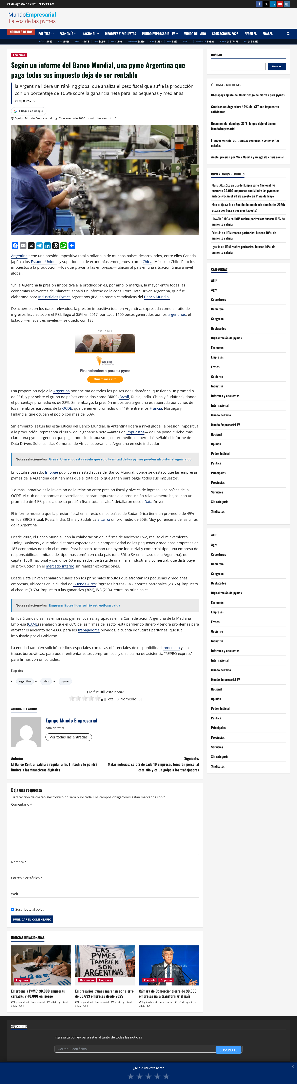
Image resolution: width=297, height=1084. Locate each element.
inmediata (171, 647)
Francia (156, 408)
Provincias (218, 482)
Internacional (220, 405)
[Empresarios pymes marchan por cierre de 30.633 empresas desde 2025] (105, 965)
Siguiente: (153, 764)
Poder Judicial (220, 453)
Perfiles (250, 33)
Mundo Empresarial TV (158, 33)
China (147, 261)
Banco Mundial (157, 296)
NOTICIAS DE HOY (21, 31)
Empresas (19, 54)
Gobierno (217, 376)
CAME (33, 624)
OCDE (67, 408)
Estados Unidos (44, 261)
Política (44, 33)
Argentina (19, 255)
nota (118, 691)
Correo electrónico (26, 878)
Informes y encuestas (120, 33)
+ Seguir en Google (31, 110)
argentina (25, 681)
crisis (46, 681)
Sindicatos (218, 511)
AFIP (214, 280)
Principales (218, 472)
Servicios (217, 492)
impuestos (135, 432)
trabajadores (89, 630)
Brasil (124, 396)
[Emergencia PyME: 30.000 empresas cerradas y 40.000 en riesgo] (41, 965)
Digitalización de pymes (226, 337)
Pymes (65, 296)
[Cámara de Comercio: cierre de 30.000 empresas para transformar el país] (169, 965)
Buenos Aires (84, 583)
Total (110, 699)
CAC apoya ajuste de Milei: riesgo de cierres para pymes (248, 94)
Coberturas (218, 299)
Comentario (21, 804)
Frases (268, 33)
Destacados (87, 980)
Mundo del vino (195, 33)
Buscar (216, 55)
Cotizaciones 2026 (225, 33)
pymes (65, 681)
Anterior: (54, 764)
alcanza (103, 519)
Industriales (48, 296)
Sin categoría (219, 501)
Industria (217, 386)
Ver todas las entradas (69, 737)
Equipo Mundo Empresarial (33, 118)
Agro (214, 289)
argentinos (177, 314)
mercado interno (60, 566)
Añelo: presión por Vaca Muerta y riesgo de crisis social (247, 157)
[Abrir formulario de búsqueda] (288, 34)
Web (14, 894)
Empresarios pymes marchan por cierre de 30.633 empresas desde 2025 (104, 993)
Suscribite (228, 1050)
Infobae (51, 472)
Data (148, 501)
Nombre (18, 862)
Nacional (89, 33)
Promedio (128, 699)
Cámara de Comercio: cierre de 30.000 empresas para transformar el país (168, 993)
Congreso (217, 318)
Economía (66, 33)
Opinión (216, 443)
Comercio (149, 980)
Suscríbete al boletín (30, 909)
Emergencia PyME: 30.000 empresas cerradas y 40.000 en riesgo (38, 993)
